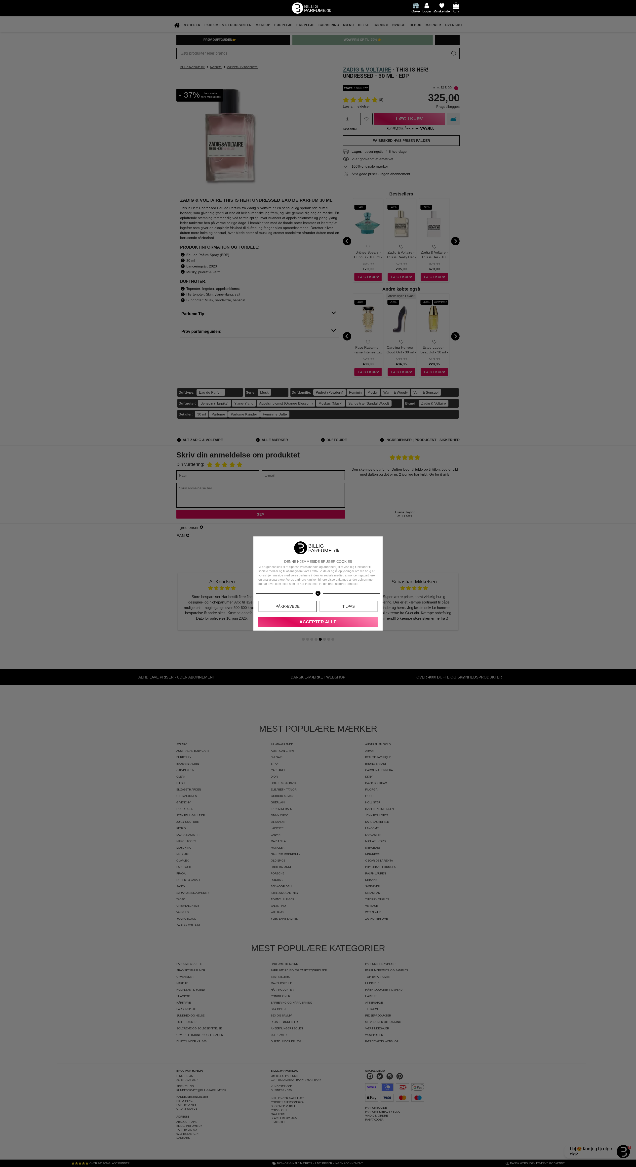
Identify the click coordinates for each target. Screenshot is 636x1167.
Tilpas (348, 606)
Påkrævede (288, 606)
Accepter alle (318, 621)
